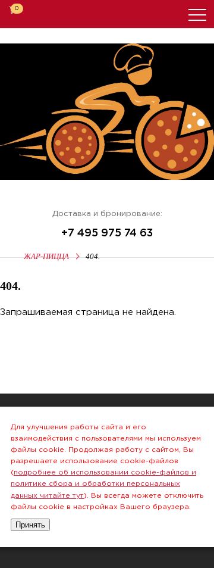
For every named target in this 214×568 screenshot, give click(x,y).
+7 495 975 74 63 (107, 233)
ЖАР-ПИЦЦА (46, 256)
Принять (30, 524)
